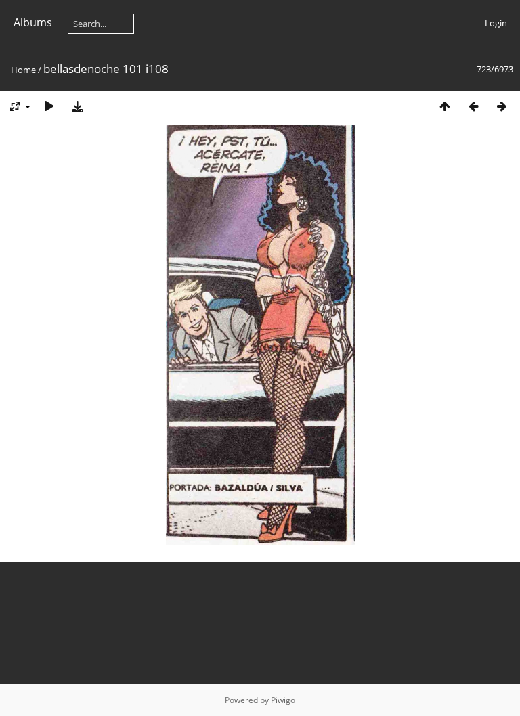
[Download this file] (77, 106)
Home (23, 70)
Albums (33, 22)
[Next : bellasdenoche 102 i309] (502, 106)
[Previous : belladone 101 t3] (473, 106)
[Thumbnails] (445, 106)
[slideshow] (49, 106)
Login (496, 23)
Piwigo (283, 700)
